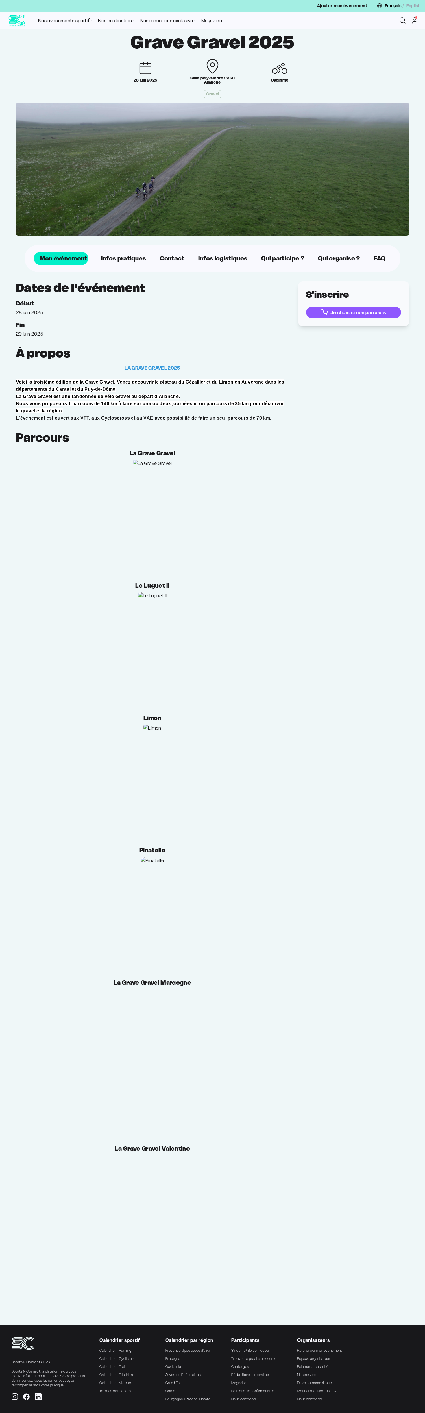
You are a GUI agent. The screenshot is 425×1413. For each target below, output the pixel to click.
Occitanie (173, 1366)
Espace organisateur (313, 1358)
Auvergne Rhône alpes (183, 1375)
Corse (170, 1391)
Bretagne (172, 1358)
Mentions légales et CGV (316, 1391)
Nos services (307, 1375)
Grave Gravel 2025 (212, 42)
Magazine (211, 20)
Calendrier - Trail (112, 1366)
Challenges (240, 1366)
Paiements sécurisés (313, 1366)
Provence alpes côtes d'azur (187, 1350)
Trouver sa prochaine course (254, 1358)
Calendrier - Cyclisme (116, 1358)
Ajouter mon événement (342, 5)
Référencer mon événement (319, 1350)
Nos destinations (116, 20)
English (413, 5)
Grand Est (173, 1383)
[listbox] (213, 258)
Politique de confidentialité (252, 1391)
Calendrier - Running (115, 1350)
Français (393, 5)
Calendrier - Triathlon (116, 1375)
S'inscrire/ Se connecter (250, 1350)
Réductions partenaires (250, 1375)
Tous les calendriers (115, 1391)
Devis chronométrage (314, 1383)
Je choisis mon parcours (358, 312)
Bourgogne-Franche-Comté (187, 1399)
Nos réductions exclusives (167, 20)
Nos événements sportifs (65, 20)
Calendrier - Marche (115, 1383)
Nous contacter (243, 1399)
